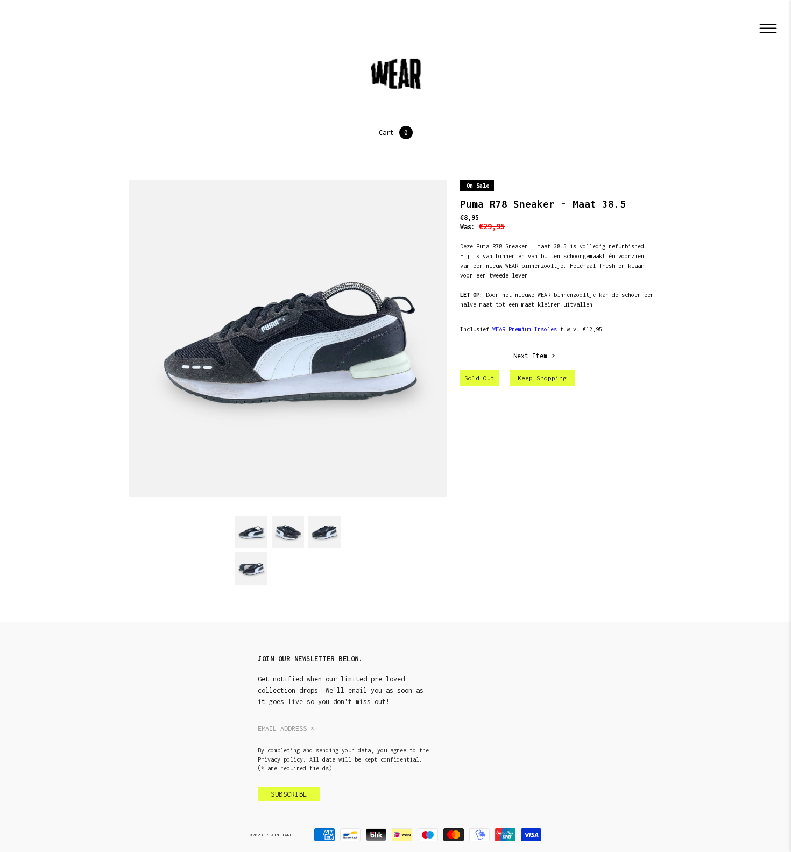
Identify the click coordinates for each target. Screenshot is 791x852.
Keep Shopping (542, 377)
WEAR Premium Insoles (524, 329)
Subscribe (289, 794)
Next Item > (534, 356)
